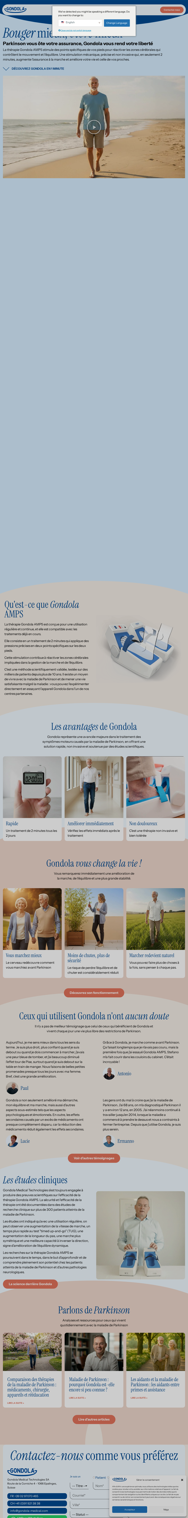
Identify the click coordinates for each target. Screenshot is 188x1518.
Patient (100, 1478)
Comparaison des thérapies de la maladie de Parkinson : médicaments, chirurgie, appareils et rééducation (31, 1387)
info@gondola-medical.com (29, 1511)
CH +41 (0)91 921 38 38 (25, 1503)
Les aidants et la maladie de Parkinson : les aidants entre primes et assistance (155, 1384)
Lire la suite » (15, 1403)
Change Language (116, 22)
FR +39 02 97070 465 (24, 1496)
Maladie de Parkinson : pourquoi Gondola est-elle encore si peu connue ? (91, 1384)
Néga (166, 1509)
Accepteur (129, 1509)
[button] (182, 1479)
